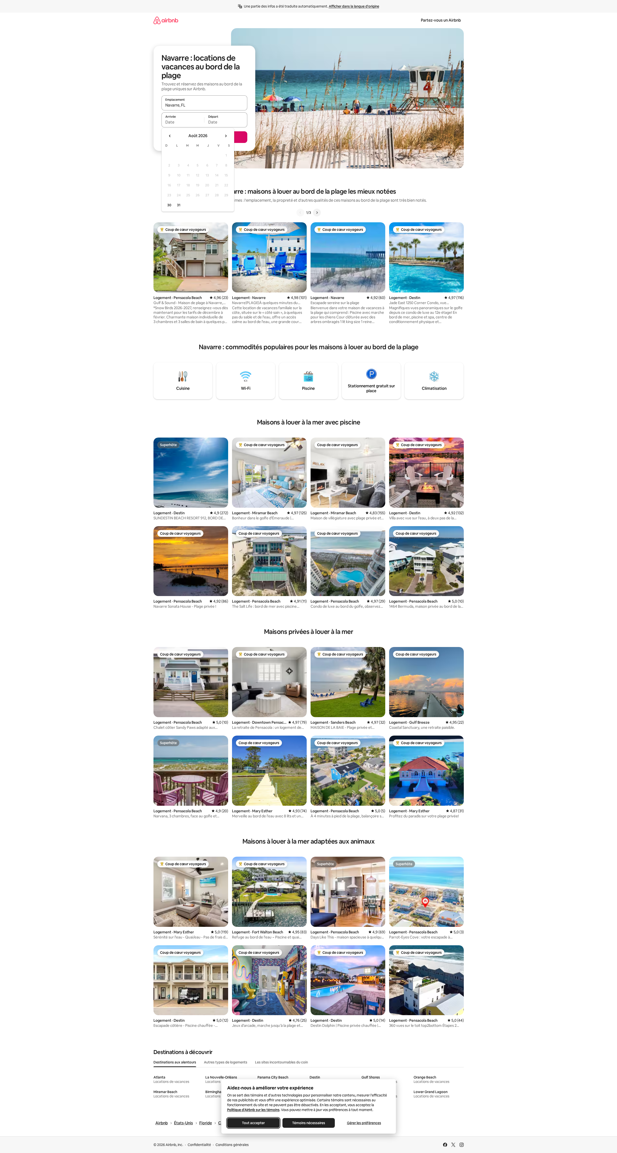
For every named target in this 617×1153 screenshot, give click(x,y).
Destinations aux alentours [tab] (174, 1062)
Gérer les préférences (364, 1123)
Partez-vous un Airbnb (441, 20)
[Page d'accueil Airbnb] (165, 20)
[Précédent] (300, 212)
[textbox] (182, 122)
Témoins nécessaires (308, 1123)
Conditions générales (232, 1145)
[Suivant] (317, 212)
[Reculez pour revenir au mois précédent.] (169, 135)
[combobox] (204, 105)
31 (178, 205)
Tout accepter (253, 1123)
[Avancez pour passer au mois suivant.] (225, 135)
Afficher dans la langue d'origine (354, 6)
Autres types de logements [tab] (225, 1062)
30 (169, 205)
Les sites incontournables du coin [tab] (281, 1062)
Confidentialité (199, 1145)
